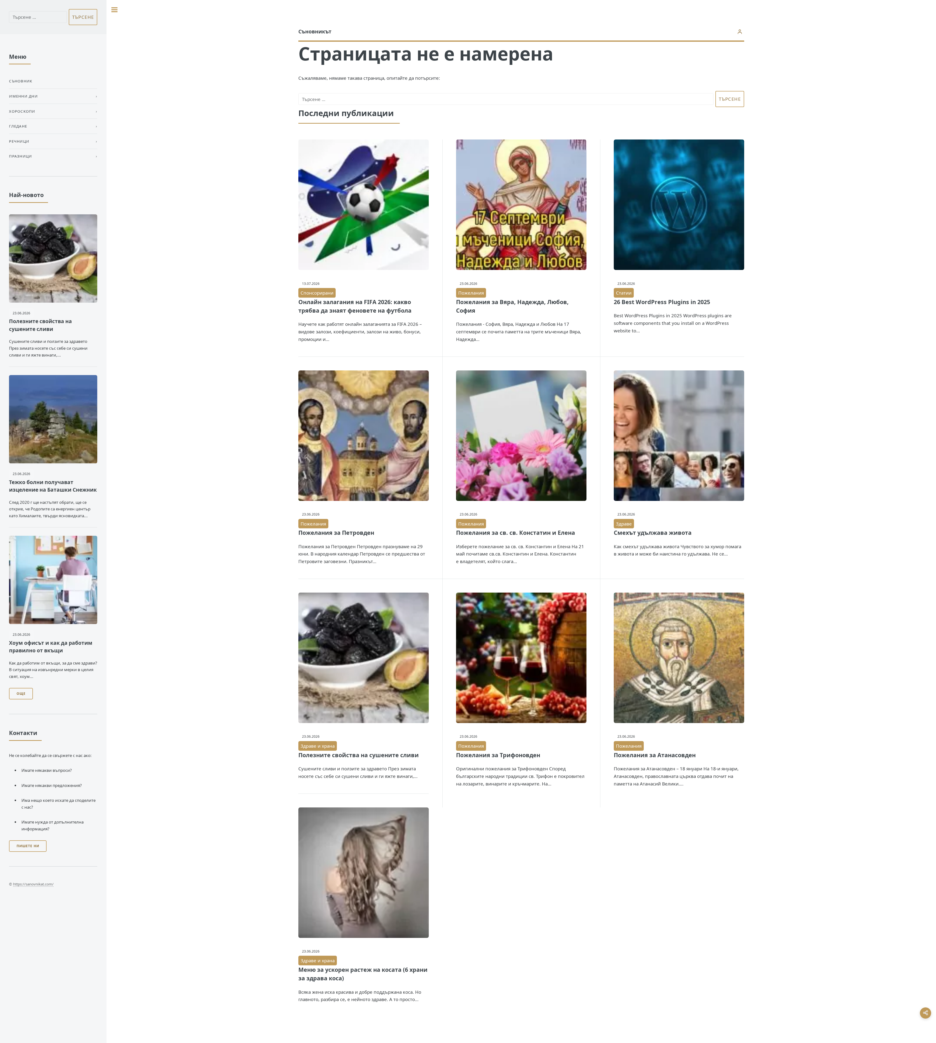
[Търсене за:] (506, 99)
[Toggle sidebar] (114, 9)
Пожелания (471, 293)
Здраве (624, 524)
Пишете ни (28, 846)
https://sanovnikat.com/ (33, 884)
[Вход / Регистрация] (740, 31)
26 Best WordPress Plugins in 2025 (662, 302)
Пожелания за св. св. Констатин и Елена (515, 532)
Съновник (20, 81)
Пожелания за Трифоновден (498, 755)
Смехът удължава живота (653, 532)
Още (21, 693)
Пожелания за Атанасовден (655, 755)
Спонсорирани (317, 293)
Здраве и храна (318, 746)
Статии (624, 293)
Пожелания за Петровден (336, 532)
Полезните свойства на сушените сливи (358, 755)
